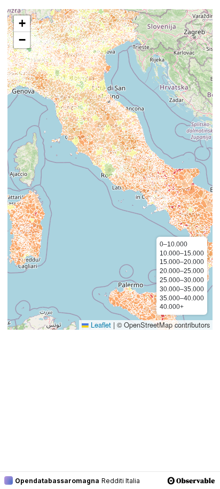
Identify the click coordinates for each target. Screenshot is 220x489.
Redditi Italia (120, 481)
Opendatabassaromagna (57, 481)
